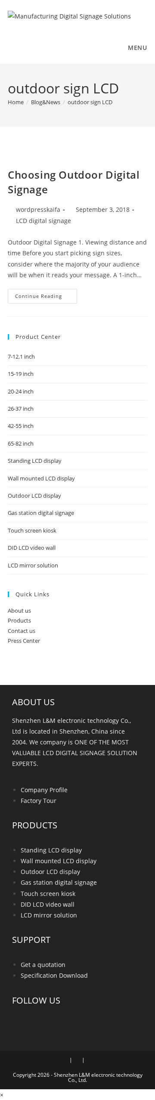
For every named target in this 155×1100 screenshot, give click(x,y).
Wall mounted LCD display (41, 478)
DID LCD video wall (32, 548)
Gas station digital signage (41, 513)
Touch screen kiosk (32, 530)
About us (19, 610)
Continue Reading (46, 294)
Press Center (24, 641)
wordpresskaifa (38, 209)
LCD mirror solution (33, 565)
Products (19, 620)
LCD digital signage (43, 221)
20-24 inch (21, 391)
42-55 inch (21, 426)
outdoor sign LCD (90, 102)
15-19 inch (21, 374)
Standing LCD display (35, 461)
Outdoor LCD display (34, 495)
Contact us (21, 631)
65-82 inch (21, 443)
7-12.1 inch (21, 356)
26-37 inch (21, 408)
